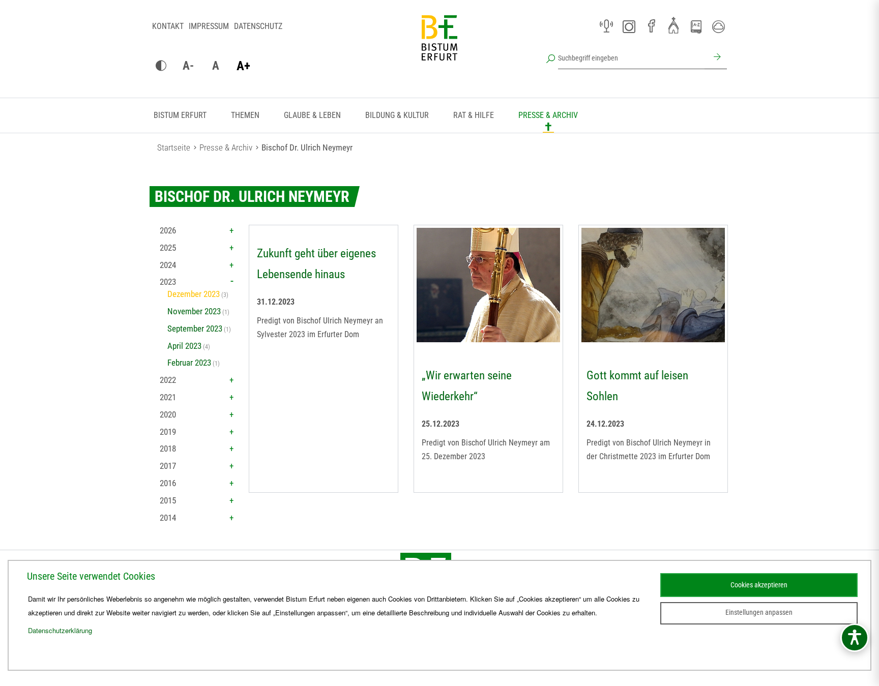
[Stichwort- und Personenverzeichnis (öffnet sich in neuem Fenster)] (696, 27)
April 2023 (184, 346)
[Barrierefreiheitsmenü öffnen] (854, 637)
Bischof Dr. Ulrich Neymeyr (307, 147)
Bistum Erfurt (180, 115)
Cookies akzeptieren (758, 585)
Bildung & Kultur (397, 115)
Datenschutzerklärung (60, 630)
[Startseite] (439, 45)
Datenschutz (258, 26)
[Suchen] (716, 58)
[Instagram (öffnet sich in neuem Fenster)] (629, 26)
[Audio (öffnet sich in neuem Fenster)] (606, 26)
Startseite (173, 147)
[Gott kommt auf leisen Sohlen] (653, 286)
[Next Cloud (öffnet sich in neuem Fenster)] (718, 26)
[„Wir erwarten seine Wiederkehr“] (488, 286)
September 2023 (194, 328)
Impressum (209, 26)
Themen (245, 115)
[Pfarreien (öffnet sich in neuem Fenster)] (673, 25)
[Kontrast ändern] (161, 66)
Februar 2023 (189, 362)
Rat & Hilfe (473, 115)
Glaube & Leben (312, 115)
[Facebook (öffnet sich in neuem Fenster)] (651, 26)
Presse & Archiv (548, 115)
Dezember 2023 (193, 294)
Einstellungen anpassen (759, 612)
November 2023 (194, 311)
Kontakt (168, 26)
